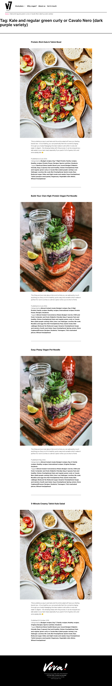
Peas (61, 323)
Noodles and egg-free (39, 323)
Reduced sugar (36, 174)
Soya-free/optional (73, 174)
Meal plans (19, 6)
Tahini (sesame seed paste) (41, 176)
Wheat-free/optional (38, 179)
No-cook (47, 172)
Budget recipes (46, 161)
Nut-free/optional (57, 172)
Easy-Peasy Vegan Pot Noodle (45, 350)
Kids (51, 321)
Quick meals (68, 172)
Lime (55, 321)
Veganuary (55, 176)
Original (66, 464)
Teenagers (61, 330)
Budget (68, 165)
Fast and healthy (53, 167)
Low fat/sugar (62, 321)
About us (41, 6)
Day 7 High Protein (59, 161)
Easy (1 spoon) (42, 167)
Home (7, 14)
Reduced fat (42, 326)
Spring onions (71, 328)
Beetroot (39, 165)
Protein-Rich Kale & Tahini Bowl (46, 42)
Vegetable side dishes (67, 176)
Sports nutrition (65, 163)
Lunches (41, 172)
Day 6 (70, 462)
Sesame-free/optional (66, 326)
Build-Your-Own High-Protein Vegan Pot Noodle (54, 196)
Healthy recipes (36, 163)
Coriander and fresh (42, 317)
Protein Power (48, 163)
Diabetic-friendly (56, 317)
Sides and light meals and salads (54, 174)
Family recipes (71, 161)
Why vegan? (32, 6)
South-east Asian (46, 328)
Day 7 (54, 622)
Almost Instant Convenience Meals (48, 315)
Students (74, 163)
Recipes (56, 163)
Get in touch (52, 6)
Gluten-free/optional (67, 167)
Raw (74, 172)
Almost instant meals (48, 308)
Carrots (70, 315)
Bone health (47, 165)
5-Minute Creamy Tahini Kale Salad (48, 503)
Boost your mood (59, 165)
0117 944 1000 (50, 675)
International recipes (66, 310)
